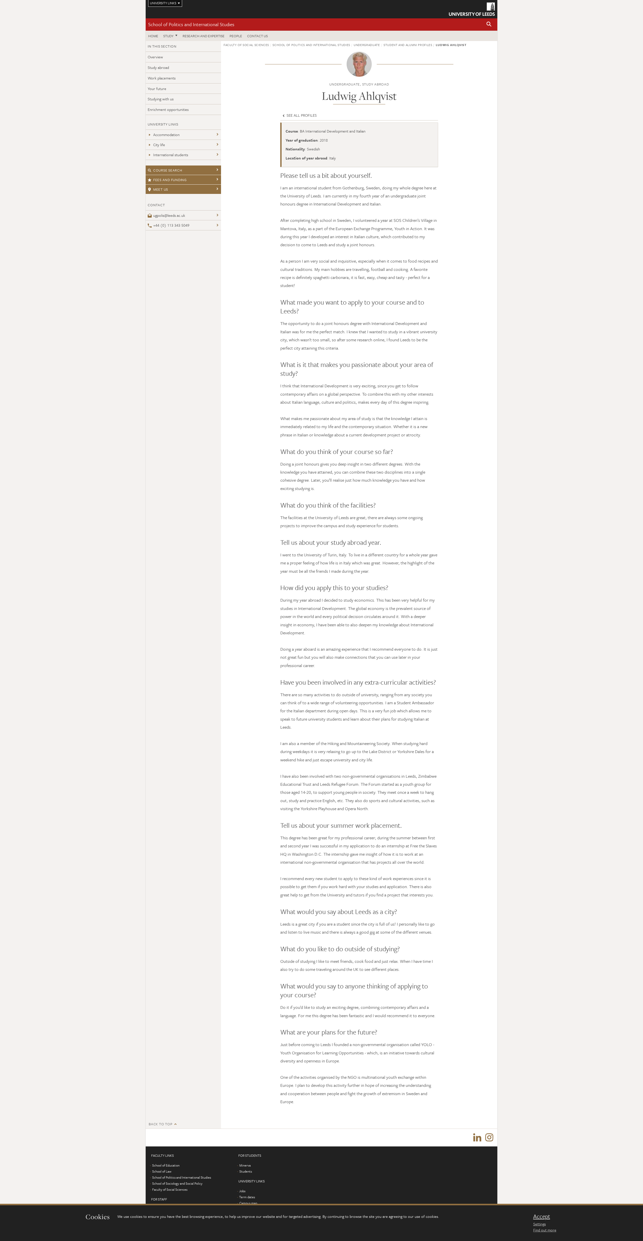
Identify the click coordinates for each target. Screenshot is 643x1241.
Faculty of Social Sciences (246, 45)
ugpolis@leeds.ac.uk (169, 215)
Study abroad (158, 67)
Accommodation (166, 134)
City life (159, 144)
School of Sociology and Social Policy (177, 1183)
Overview (155, 57)
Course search (167, 170)
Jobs (242, 1190)
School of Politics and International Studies (191, 24)
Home (153, 35)
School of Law (161, 1171)
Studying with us (161, 99)
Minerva (245, 1165)
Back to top (160, 1124)
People (236, 35)
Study (168, 35)
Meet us (160, 189)
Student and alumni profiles (408, 45)
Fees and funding (170, 179)
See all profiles (301, 115)
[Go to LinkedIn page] (477, 1138)
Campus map (248, 1203)
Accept (541, 1216)
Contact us (257, 35)
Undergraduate (367, 45)
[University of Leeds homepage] (472, 9)
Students (245, 1171)
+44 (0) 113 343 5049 (171, 225)
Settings (539, 1224)
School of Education (166, 1165)
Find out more (544, 1230)
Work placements (162, 78)
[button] (489, 24)
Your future (157, 88)
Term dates (247, 1196)
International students (170, 154)
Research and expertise (204, 35)
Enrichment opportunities (168, 109)
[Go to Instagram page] (489, 1138)
